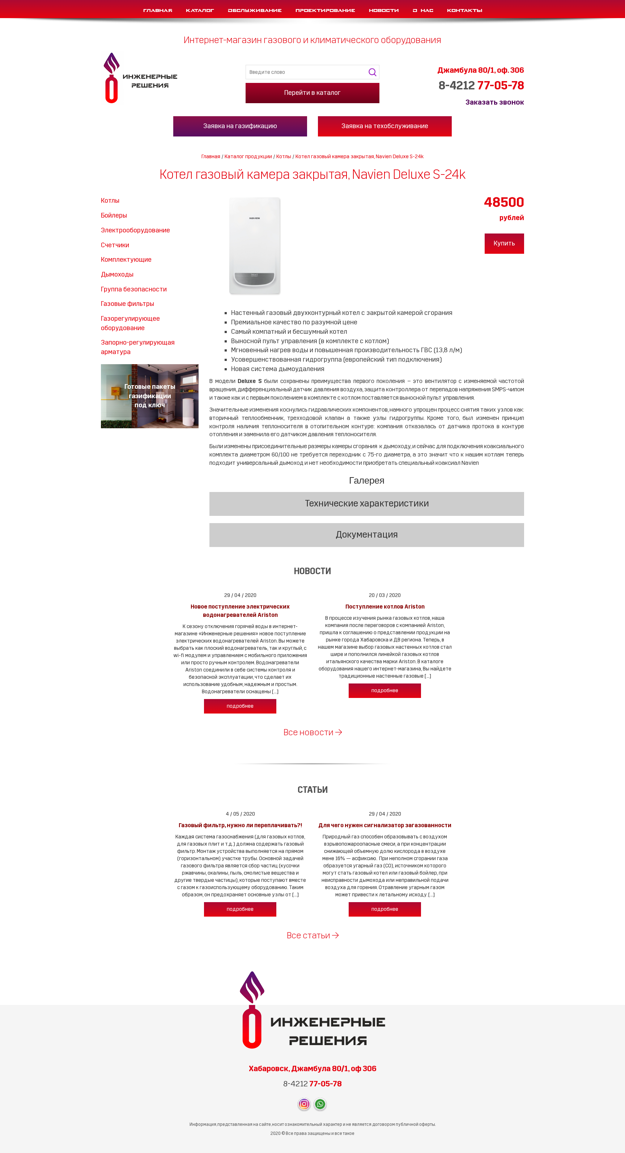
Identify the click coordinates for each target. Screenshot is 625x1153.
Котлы (283, 156)
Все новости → (313, 732)
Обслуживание (255, 9)
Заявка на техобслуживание (384, 126)
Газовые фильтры (127, 304)
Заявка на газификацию (240, 126)
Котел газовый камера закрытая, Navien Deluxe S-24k (360, 156)
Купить (504, 243)
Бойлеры (114, 215)
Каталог (200, 9)
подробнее (240, 706)
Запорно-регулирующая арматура (138, 347)
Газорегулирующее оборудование (130, 323)
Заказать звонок (494, 102)
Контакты (464, 9)
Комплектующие (126, 260)
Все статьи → (313, 935)
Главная (157, 9)
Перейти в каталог (312, 93)
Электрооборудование (135, 230)
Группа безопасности (134, 289)
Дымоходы (117, 274)
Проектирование (325, 9)
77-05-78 (481, 86)
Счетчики (115, 245)
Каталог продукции (248, 156)
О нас (423, 9)
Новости (384, 9)
